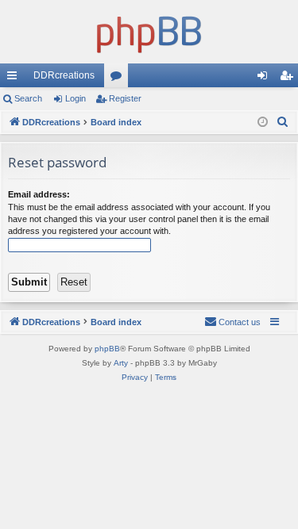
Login (75, 98)
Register (125, 98)
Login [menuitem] (265, 78)
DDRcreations (64, 75)
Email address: (39, 194)
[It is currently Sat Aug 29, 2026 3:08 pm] (262, 122)
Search (28, 98)
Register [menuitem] (289, 78)
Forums (119, 78)
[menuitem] (283, 122)
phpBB (107, 348)
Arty (121, 362)
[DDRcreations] (149, 31)
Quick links (15, 78)
